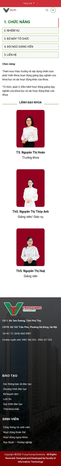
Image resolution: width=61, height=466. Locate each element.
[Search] (47, 10)
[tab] (30, 22)
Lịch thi (7, 399)
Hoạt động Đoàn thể (14, 432)
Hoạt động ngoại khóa (15, 437)
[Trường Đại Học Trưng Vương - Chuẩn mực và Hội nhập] (9, 10)
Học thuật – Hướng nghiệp (17, 442)
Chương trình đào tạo (15, 389)
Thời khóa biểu (11, 409)
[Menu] (53, 10)
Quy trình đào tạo (12, 404)
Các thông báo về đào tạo (17, 384)
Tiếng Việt (27, 3)
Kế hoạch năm (10, 394)
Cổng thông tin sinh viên (16, 427)
